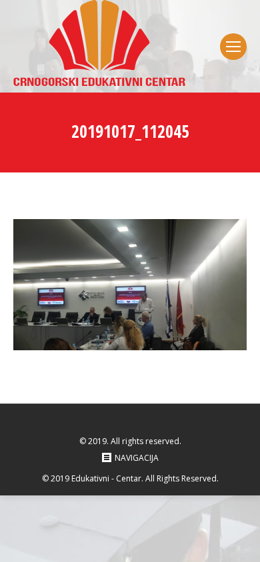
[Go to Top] (238, 540)
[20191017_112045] (130, 284)
